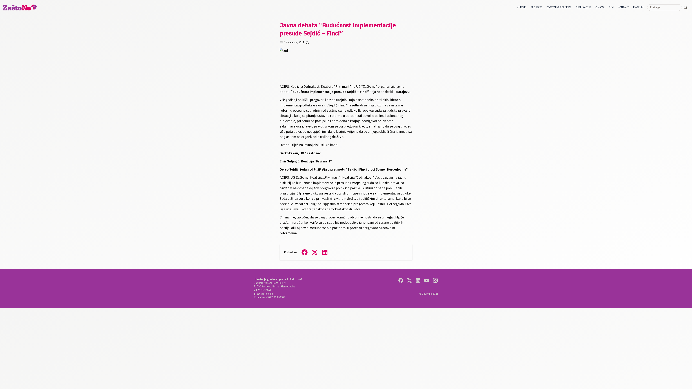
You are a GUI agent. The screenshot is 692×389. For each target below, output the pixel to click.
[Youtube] (427, 280)
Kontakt (623, 7)
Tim (611, 7)
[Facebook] (401, 280)
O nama (600, 7)
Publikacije (583, 7)
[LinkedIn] (418, 280)
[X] (409, 280)
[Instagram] (435, 280)
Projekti (536, 7)
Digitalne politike (559, 7)
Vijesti (521, 7)
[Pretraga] (685, 7)
